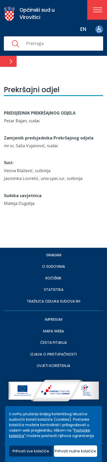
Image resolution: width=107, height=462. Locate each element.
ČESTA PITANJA (53, 342)
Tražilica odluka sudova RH (53, 301)
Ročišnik (53, 278)
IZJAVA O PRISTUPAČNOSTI (53, 354)
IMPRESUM (53, 319)
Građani (53, 255)
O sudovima (53, 266)
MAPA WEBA (53, 331)
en (83, 29)
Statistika (53, 289)
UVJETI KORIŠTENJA (53, 365)
